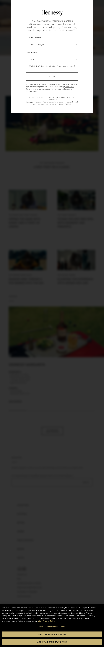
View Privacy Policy (47, 621)
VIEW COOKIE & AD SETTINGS (51, 626)
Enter (52, 76)
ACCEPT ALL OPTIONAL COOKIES (52, 642)
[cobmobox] (52, 44)
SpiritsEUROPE (58, 104)
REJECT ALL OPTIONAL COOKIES (52, 634)
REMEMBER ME (34, 66)
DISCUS (68, 104)
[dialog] (52, 323)
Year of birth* (32, 52)
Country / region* (33, 37)
